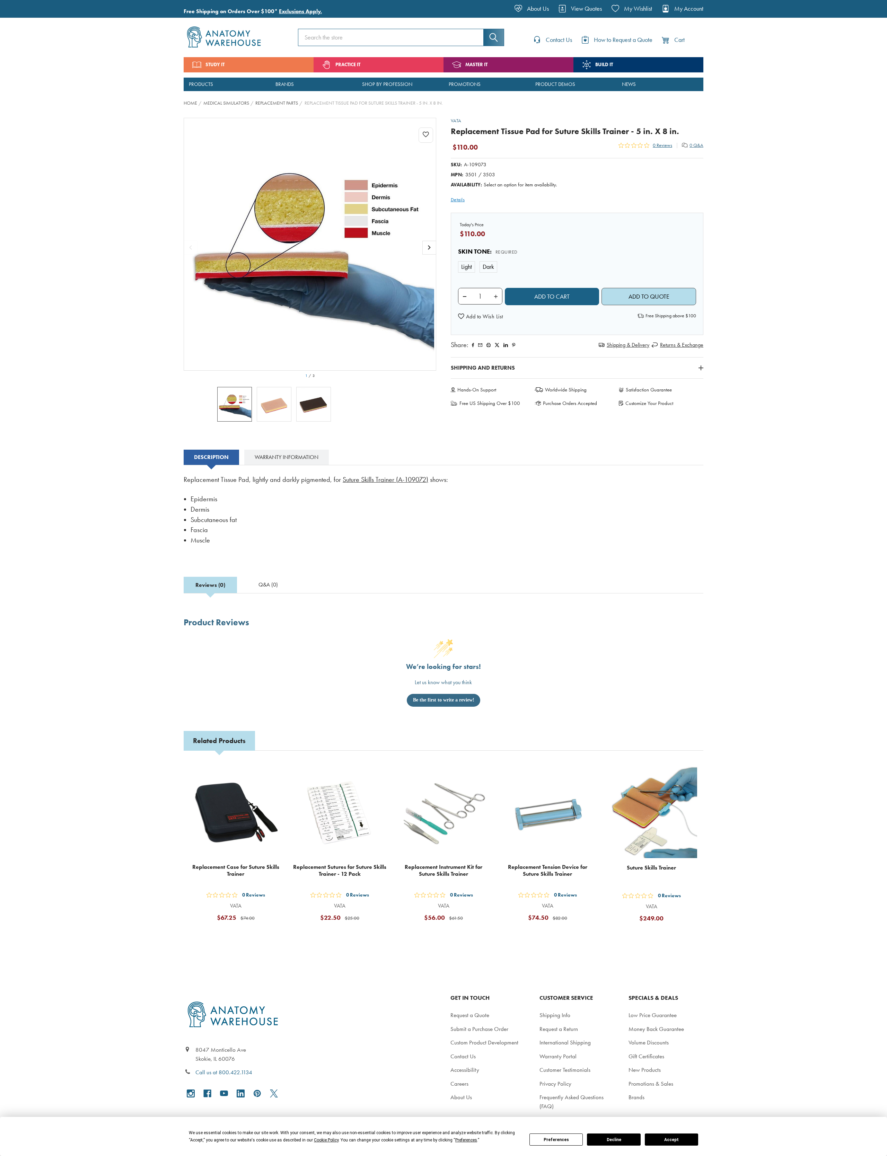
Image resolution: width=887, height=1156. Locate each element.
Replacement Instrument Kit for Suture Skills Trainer (443, 870)
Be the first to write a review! (443, 700)
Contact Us (463, 1056)
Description (211, 457)
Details (458, 200)
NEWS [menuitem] (629, 84)
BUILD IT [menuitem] (604, 65)
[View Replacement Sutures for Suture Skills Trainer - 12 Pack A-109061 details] (339, 812)
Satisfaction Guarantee (649, 390)
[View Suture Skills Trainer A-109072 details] (651, 812)
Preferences (556, 1139)
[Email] (480, 345)
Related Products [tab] (219, 740)
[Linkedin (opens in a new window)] (505, 345)
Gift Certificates (646, 1056)
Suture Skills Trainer (651, 867)
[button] (480, 317)
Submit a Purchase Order (479, 1028)
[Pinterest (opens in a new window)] (513, 345)
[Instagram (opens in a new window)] (191, 1093)
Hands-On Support (476, 390)
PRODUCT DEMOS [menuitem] (555, 84)
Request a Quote (469, 1015)
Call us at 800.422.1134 (223, 1072)
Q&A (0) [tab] (268, 584)
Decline (614, 1139)
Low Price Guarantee (653, 1015)
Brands (636, 1097)
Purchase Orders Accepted (570, 403)
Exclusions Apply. (300, 11)
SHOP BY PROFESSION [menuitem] (387, 84)
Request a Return (558, 1028)
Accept (671, 1139)
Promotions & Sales (651, 1083)
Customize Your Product (649, 403)
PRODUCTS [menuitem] (201, 84)
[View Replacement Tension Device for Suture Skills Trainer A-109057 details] (547, 812)
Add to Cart (239, 934)
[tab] (211, 457)
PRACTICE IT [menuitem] (347, 65)
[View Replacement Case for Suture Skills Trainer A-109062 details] (235, 812)
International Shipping (565, 1042)
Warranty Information (286, 457)
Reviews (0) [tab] (210, 585)
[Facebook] (473, 345)
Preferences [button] (466, 1140)
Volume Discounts (649, 1042)
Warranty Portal (558, 1056)
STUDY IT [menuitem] (215, 65)
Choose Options (656, 935)
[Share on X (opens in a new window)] (497, 345)
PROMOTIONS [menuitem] (465, 84)
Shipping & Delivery (628, 345)
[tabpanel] (443, 514)
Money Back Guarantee (656, 1028)
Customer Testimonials (564, 1069)
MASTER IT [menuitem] (476, 65)
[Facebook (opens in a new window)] (207, 1093)
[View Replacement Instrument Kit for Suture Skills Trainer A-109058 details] (443, 812)
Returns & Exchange (681, 345)
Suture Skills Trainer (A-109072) (385, 480)
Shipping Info (554, 1015)
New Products (645, 1069)
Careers (459, 1083)
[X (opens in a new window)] (274, 1093)
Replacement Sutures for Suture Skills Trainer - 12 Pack (339, 870)
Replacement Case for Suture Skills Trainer (235, 870)
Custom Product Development (484, 1042)
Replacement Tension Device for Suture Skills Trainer (547, 870)
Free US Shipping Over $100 (489, 403)
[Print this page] (488, 345)
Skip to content (21, 8)
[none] (310, 244)
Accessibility (464, 1069)
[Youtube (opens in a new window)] (224, 1093)
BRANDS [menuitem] (284, 84)
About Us (461, 1097)
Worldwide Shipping (566, 390)
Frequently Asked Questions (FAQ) (571, 1102)
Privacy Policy (555, 1083)
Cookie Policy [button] (326, 1140)
